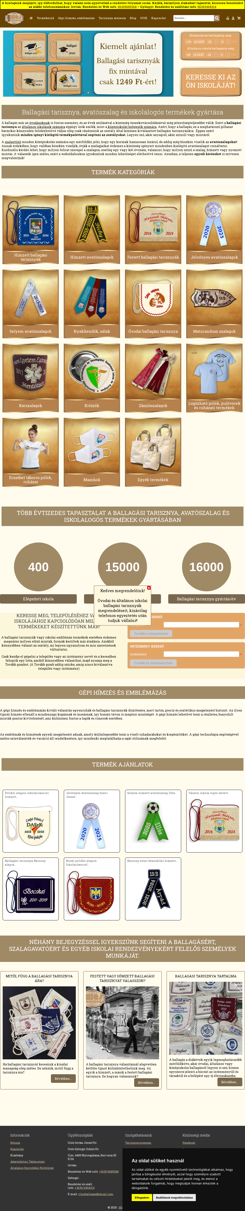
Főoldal (32, 18)
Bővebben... (63, 1079)
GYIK (143, 18)
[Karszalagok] (30, 371)
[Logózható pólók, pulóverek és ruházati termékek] (214, 371)
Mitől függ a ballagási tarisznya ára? (39, 978)
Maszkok (91, 480)
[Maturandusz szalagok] (214, 297)
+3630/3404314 (85, 1188)
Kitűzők (91, 405)
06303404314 (207, 7)
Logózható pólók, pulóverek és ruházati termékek (214, 405)
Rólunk (15, 1143)
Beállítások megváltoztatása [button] (174, 1197)
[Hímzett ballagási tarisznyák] (30, 223)
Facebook (189, 1143)
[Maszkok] (92, 445)
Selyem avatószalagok (31, 331)
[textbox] (193, 18)
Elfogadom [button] (142, 1197)
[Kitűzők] (92, 371)
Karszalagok (30, 405)
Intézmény (138, 654)
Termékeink (45, 18)
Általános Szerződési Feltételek (32, 1168)
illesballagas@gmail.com (96, 1194)
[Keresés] (217, 18)
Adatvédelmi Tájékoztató (27, 1161)
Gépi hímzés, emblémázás (76, 18)
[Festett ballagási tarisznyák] (153, 223)
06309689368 (127, 7)
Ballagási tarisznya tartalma (206, 976)
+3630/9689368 (109, 1171)
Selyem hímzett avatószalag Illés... (152, 793)
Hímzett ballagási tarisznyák (30, 257)
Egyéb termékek (153, 480)
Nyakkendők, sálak (92, 331)
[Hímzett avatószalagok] (92, 223)
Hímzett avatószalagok (92, 257)
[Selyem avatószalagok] (30, 297)
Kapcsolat (158, 18)
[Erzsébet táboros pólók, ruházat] (30, 445)
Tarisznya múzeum (112, 18)
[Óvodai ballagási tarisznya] (153, 297)
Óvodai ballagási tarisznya (153, 331)
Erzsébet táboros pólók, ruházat (30, 479)
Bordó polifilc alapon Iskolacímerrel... (81, 862)
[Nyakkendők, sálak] (92, 297)
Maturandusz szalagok (214, 331)
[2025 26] (88, 64)
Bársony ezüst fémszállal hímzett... (152, 861)
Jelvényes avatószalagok (214, 257)
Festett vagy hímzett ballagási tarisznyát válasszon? (122, 978)
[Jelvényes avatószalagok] (214, 223)
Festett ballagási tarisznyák (153, 257)
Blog (133, 18)
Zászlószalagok (153, 405)
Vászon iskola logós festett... (209, 793)
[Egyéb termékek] (153, 445)
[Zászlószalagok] (153, 371)
